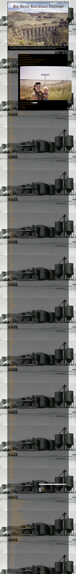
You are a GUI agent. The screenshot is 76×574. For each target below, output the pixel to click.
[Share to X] (34, 102)
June (12, 548)
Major (10, 289)
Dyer (10, 202)
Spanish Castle (12, 416)
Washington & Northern (12, 448)
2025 (12, 485)
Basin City (11, 130)
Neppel (11, 330)
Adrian (11, 104)
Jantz (10, 259)
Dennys (11, 190)
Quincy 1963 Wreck (13, 366)
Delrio (11, 188)
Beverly (11, 134)
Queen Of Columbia (13, 363)
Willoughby (11, 469)
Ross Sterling (12, 388)
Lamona (11, 275)
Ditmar (11, 193)
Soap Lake (11, 415)
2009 (12, 567)
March (13, 552)
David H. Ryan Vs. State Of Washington (17, 500)
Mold (10, 309)
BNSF (11, 141)
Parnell (11, 352)
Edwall (11, 203)
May (12, 549)
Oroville (11, 346)
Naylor (11, 325)
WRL (10, 478)
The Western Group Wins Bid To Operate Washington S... (20, 526)
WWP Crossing (12, 479)
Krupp (11, 271)
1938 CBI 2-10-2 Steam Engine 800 (17, 524)
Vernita (11, 440)
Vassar (11, 439)
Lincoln (11, 282)
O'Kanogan (11, 337)
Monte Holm (12, 314)
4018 (10, 81)
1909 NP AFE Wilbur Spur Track (16, 535)
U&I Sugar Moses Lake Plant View (17, 519)
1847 (10, 55)
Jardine (11, 260)
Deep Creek (12, 187)
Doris (10, 197)
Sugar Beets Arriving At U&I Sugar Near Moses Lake (19, 520)
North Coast (12, 331)
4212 (10, 85)
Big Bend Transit (12, 138)
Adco (10, 103)
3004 (10, 67)
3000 (10, 66)
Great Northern (12, 239)
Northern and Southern (12, 333)
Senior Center (12, 405)
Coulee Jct (11, 175)
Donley (11, 196)
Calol (10, 152)
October (13, 499)
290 (10, 65)
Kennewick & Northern (12, 266)
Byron (11, 151)
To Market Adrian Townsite (15, 541)
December (13, 496)
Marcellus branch (12, 293)
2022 (12, 489)
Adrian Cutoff (12, 105)
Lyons (11, 288)
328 (10, 71)
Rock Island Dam (12, 384)
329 (10, 72)
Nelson (11, 326)
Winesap (11, 473)
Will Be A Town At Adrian (15, 539)
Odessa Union (12, 341)
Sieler (10, 410)
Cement (11, 158)
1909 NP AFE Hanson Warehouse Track (17, 534)
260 (10, 62)
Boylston (11, 143)
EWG (10, 213)
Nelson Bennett (12, 328)
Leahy (11, 279)
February (13, 553)
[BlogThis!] (33, 102)
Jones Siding (12, 264)
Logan (11, 284)
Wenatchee (11, 460)
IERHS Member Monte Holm (16, 504)
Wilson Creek (12, 470)
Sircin (10, 412)
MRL (10, 323)
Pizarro (11, 356)
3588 (10, 75)
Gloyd (11, 230)
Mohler (11, 308)
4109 (10, 82)
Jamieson (11, 258)
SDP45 (44, 488)
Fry (10, 225)
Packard (11, 348)
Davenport (11, 185)
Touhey (11, 433)
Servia (11, 406)
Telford (11, 429)
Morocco (11, 318)
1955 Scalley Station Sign (15, 508)
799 (10, 91)
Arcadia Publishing (13, 120)
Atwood (11, 124)
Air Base (11, 108)
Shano (11, 409)
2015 (12, 559)
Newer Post (21, 112)
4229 (10, 87)
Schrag (11, 400)
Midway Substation (13, 304)
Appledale (11, 118)
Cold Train (11, 164)
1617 (10, 54)
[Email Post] (31, 102)
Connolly (11, 171)
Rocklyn (11, 387)
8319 (10, 93)
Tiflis (10, 432)
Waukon (11, 455)
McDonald (11, 299)
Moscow (11, 319)
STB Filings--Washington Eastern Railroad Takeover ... (20, 523)
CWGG (11, 182)
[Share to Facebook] (35, 102)
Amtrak (11, 115)
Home (43, 112)
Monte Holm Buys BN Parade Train (17, 507)
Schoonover (12, 399)
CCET (11, 157)
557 (10, 88)
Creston (11, 177)
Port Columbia (12, 357)
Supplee (11, 427)
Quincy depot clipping (13, 367)
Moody (11, 315)
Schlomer (11, 398)
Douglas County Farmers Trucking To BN (18, 516)
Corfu (10, 172)
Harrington (11, 247)
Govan (11, 232)
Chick (10, 163)
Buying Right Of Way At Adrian (16, 538)
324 (10, 70)
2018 (12, 495)
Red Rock (11, 372)
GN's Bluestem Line (14, 511)
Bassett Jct (11, 131)
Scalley (34, 104)
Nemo (11, 329)
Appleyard (11, 119)
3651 (10, 76)
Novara (11, 336)
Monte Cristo (12, 313)
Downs (11, 201)
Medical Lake (12, 302)
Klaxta (11, 267)
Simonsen (11, 411)
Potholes (11, 358)
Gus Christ (11, 242)
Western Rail (12, 463)
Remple (11, 374)
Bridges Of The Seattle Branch (16, 530)
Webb (11, 458)
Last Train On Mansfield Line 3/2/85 (17, 505)
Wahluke (11, 444)
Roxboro (11, 389)
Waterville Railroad (13, 454)
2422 (10, 61)
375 (10, 77)
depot (10, 191)
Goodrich (11, 231)
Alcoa (10, 110)
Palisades (11, 351)
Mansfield (11, 292)
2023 (12, 488)
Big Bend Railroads (13, 137)
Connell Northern (12, 170)
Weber (11, 459)
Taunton (11, 428)
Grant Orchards (12, 237)
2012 (12, 563)
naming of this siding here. (30, 64)
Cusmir (11, 180)
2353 (10, 60)
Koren (11, 270)
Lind (10, 283)
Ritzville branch (12, 379)
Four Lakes (11, 222)
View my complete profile (46, 491)
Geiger (11, 227)
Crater (11, 176)
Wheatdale (11, 464)
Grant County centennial (12, 235)
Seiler (10, 404)
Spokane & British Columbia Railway (12, 418)
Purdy (11, 362)
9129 (10, 98)
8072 (10, 92)
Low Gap (11, 287)
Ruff (10, 393)
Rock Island (11, 383)
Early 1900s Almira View (15, 531)
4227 (10, 86)
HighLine (11, 252)
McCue (11, 298)
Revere (11, 377)
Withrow (11, 475)
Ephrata (11, 208)
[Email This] (32, 102)
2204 (10, 59)
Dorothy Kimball (12, 198)
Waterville (11, 453)
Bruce (11, 147)
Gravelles (11, 238)
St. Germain (12, 422)
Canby (11, 153)
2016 (12, 558)
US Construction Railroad (12, 437)
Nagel (11, 324)
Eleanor (11, 206)
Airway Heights (12, 109)
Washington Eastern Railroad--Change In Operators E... (20, 527)
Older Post (64, 112)
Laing (10, 272)
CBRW (11, 156)
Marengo (11, 294)
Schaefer (11, 397)
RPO (10, 392)
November (13, 497)
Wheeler (11, 465)
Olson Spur (11, 343)
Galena (11, 226)
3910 (10, 80)
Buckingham (12, 148)
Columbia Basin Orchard (12, 167)
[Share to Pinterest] (36, 102)
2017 (12, 556)
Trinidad (11, 434)
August (13, 545)
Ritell (10, 378)
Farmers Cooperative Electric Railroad (13, 218)
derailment (11, 192)
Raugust (11, 369)
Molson (11, 310)
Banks (11, 128)
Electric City (11, 207)
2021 (12, 491)
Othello (11, 347)
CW (10, 181)
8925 (10, 97)
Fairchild (11, 215)
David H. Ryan (12, 186)
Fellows (11, 220)
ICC (10, 255)
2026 (12, 484)
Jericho (11, 263)
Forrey (11, 221)
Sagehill (11, 394)
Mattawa (11, 297)
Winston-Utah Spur (13, 474)
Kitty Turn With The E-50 (15, 515)
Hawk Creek (12, 249)
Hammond (11, 243)
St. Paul (11, 423)
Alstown (11, 114)
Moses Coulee (12, 320)
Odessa (11, 340)
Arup (10, 123)
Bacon (11, 125)
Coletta (11, 165)
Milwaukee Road (24, 104)
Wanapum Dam (12, 445)
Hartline (11, 248)
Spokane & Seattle (13, 419)
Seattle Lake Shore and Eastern (13, 402)
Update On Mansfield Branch (16, 512)
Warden (11, 446)
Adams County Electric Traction (12, 101)
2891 (10, 64)
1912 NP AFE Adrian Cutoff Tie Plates (17, 542)
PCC (10, 353)
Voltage (11, 441)
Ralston (11, 368)
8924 (10, 96)
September (13, 544)
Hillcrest (11, 253)
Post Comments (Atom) (27, 114)
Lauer (11, 278)
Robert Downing (12, 382)
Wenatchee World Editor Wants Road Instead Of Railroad (20, 501)
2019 (12, 493)
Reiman (11, 373)
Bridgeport (11, 146)
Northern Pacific (30, 104)
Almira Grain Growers (13, 113)
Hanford (11, 244)
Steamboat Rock (12, 424)
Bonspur (11, 142)
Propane (11, 361)
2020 (12, 492)
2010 (12, 566)
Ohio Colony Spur (12, 342)
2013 (12, 562)
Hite (10, 254)
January (13, 555)
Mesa (10, 303)
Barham (11, 129)
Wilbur (11, 468)
